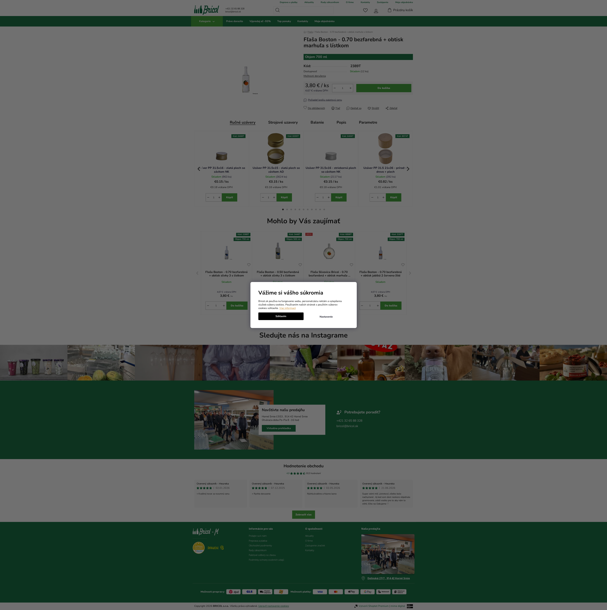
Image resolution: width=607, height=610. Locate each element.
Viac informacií (287, 308)
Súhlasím (280, 316)
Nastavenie (326, 316)
